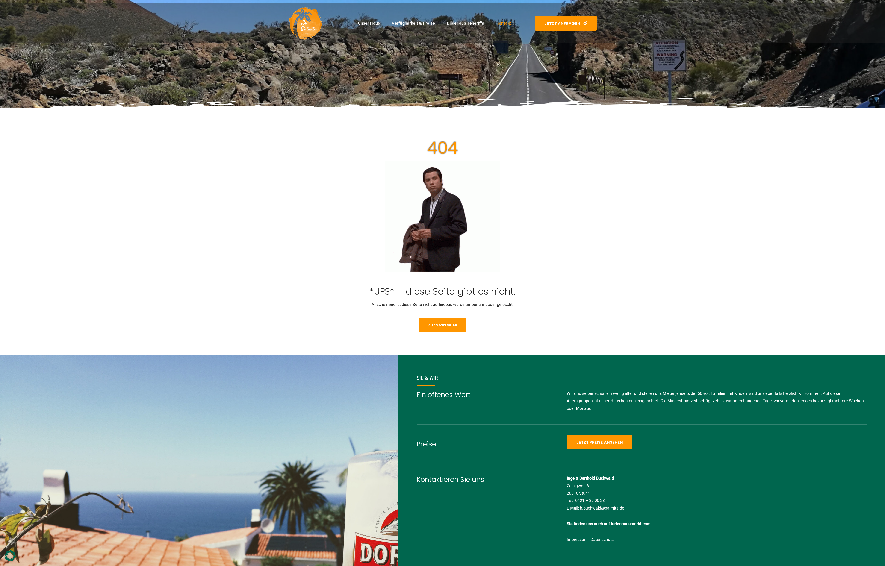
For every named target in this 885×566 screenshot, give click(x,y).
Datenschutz (602, 539)
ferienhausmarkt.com (631, 523)
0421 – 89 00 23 (590, 500)
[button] (10, 556)
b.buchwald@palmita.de (602, 508)
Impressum (577, 539)
